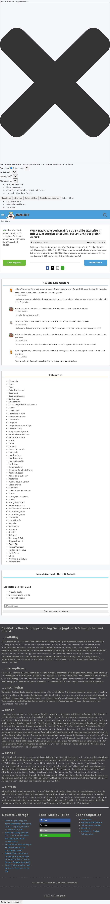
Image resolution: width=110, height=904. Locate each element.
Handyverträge (16, 458)
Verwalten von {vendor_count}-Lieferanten (25, 190)
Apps (11, 387)
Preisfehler (14, 517)
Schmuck (13, 529)
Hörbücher (14, 464)
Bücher (12, 407)
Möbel (12, 499)
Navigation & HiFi (17, 502)
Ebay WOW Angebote (18, 431)
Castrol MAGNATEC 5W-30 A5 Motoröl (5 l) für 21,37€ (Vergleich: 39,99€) (55, 308)
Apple (11, 384)
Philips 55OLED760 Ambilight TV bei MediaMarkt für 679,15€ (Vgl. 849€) (18, 847)
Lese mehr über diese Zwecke (19, 193)
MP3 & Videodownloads (20, 490)
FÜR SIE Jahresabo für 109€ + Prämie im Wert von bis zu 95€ (18, 868)
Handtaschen (15, 455)
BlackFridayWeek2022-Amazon (23, 404)
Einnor (18, 321)
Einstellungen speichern (50, 198)
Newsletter (86, 828)
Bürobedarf (14, 410)
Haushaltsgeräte (16, 461)
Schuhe (12, 532)
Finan (11, 443)
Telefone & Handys (17, 550)
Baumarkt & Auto (17, 396)
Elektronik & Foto (17, 437)
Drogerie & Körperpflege (20, 425)
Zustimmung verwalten (11, 902)
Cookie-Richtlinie (13, 201)
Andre (17, 308)
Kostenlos (13, 478)
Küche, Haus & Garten (19, 481)
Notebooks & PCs (17, 505)
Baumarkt (13, 393)
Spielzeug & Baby (17, 538)
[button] (55, 83)
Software (13, 535)
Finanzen (13, 446)
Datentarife (14, 419)
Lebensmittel (15, 484)
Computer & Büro (17, 413)
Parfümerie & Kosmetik (19, 508)
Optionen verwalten (15, 184)
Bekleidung (14, 399)
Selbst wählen (31, 198)
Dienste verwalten (14, 187)
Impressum (11, 207)
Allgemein (13, 381)
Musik (11, 493)
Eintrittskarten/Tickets (19, 434)
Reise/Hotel (14, 526)
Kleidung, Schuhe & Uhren (21, 470)
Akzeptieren (6, 198)
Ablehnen (18, 198)
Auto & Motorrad (17, 390)
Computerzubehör (17, 416)
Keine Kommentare (97, 242)
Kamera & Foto (16, 467)
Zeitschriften (14, 561)
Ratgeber (13, 523)
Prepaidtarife (15, 520)
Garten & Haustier (17, 449)
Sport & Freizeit (16, 541)
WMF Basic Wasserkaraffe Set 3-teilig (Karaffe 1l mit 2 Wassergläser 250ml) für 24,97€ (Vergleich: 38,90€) (65, 234)
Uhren (12, 556)
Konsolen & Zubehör (18, 476)
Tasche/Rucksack (16, 547)
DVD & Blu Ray (15, 428)
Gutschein (13, 452)
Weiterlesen (95, 262)
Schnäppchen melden (91, 825)
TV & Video (14, 553)
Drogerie (13, 422)
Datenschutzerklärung (16, 204)
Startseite (5, 221)
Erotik (11, 440)
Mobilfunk (13, 487)
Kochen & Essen (16, 473)
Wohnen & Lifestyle (18, 559)
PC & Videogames (17, 511)
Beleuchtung (14, 401)
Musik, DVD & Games (18, 496)
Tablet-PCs (13, 544)
